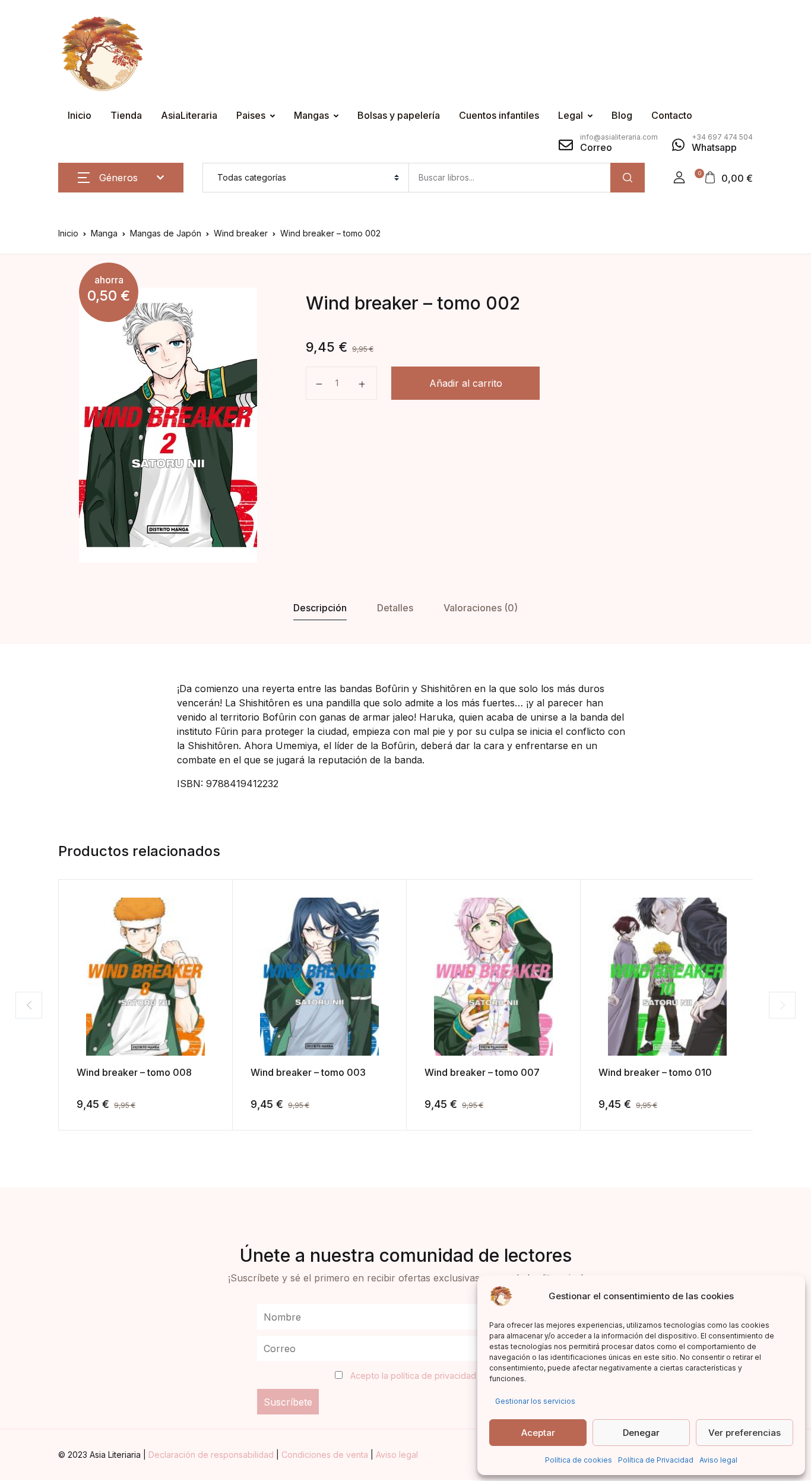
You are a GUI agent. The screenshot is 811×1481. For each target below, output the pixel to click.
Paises (250, 115)
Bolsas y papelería (398, 115)
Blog (622, 115)
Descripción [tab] (320, 608)
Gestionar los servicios (535, 1401)
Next (782, 1004)
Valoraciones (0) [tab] (480, 608)
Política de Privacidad (655, 1459)
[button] (679, 177)
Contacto (671, 115)
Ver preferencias (744, 1432)
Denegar (641, 1432)
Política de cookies (578, 1459)
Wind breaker (241, 233)
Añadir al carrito (465, 383)
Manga (104, 233)
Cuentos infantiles (499, 115)
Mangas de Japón (165, 233)
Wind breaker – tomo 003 (308, 1072)
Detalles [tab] (395, 608)
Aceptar (538, 1432)
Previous (28, 1004)
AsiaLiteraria (189, 115)
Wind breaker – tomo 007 (482, 1072)
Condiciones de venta (325, 1455)
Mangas (311, 115)
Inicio (79, 115)
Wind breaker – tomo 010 (655, 1072)
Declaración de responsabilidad (212, 1455)
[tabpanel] (168, 425)
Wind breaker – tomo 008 (134, 1072)
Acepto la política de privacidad (413, 1376)
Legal (570, 115)
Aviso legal (718, 1459)
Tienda (126, 115)
